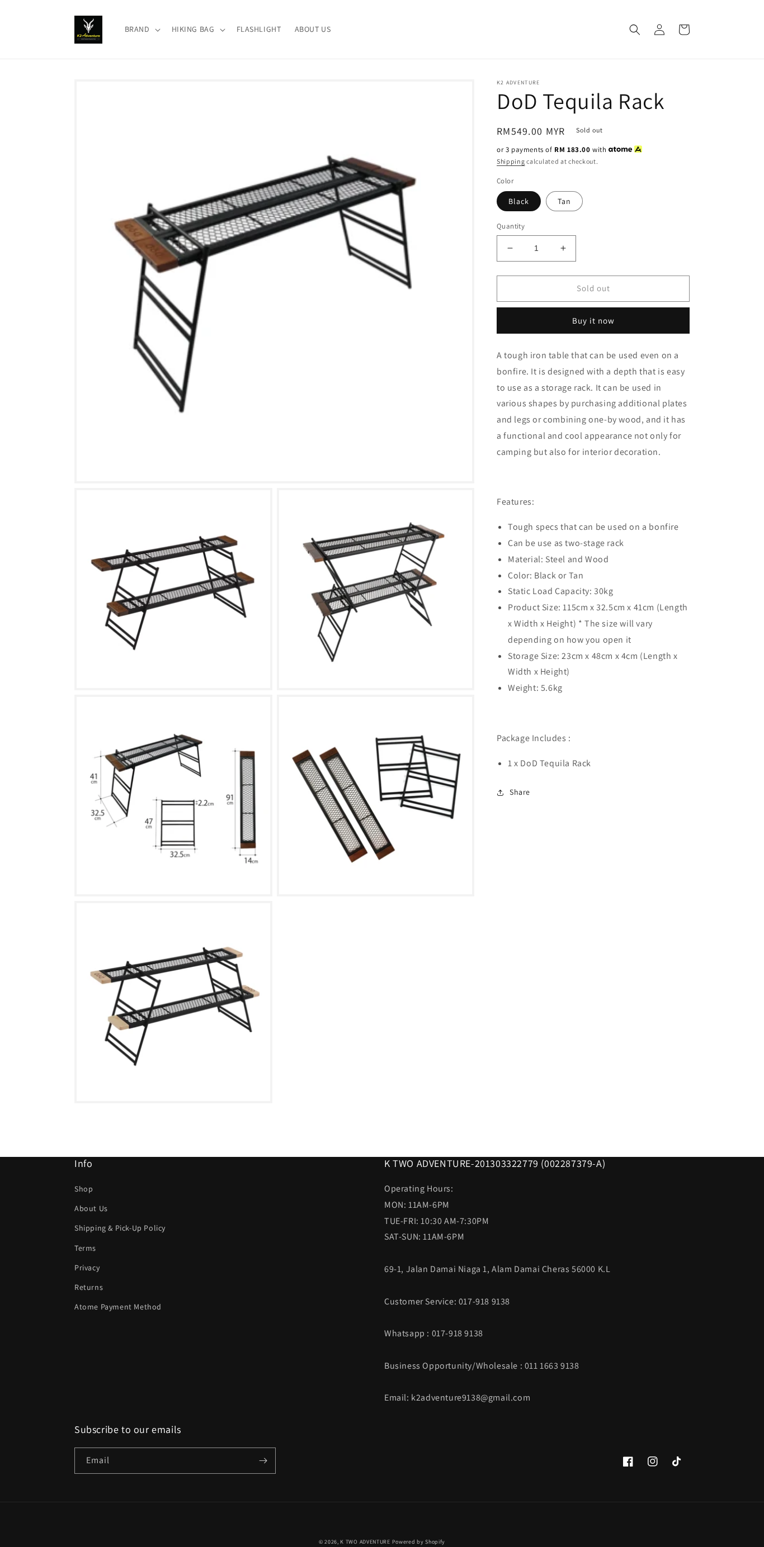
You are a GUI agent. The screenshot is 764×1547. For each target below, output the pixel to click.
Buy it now (593, 320)
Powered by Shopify (419, 1541)
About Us (91, 1208)
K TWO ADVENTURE (365, 1541)
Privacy (87, 1268)
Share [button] (520, 792)
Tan (564, 201)
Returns (88, 1287)
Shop (83, 1189)
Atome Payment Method (118, 1307)
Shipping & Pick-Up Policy (120, 1228)
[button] (141, 29)
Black (518, 201)
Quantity (511, 226)
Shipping (511, 161)
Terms (85, 1248)
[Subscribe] (263, 1461)
